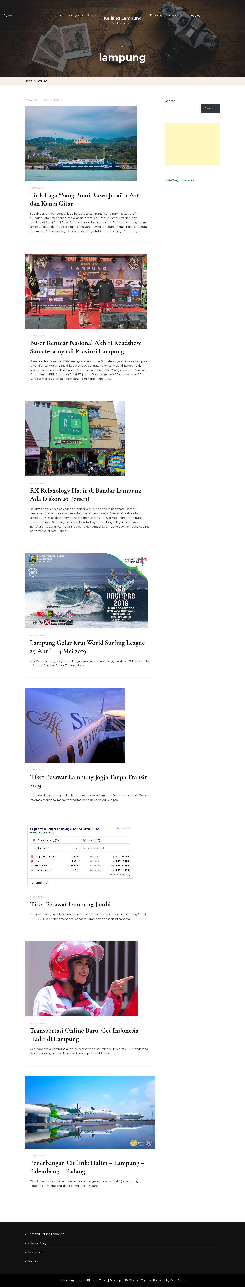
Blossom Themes (140, 1280)
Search (170, 101)
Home (58, 15)
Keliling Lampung (123, 18)
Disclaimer (35, 1252)
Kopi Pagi (156, 15)
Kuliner (91, 15)
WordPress (177, 1280)
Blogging (195, 15)
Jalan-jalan (75, 15)
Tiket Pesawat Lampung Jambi (70, 904)
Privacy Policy (37, 1243)
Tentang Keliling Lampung (46, 1234)
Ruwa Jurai (176, 15)
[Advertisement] (192, 144)
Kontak (33, 1261)
